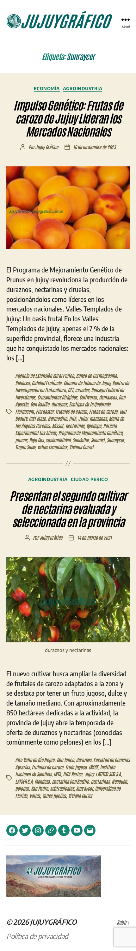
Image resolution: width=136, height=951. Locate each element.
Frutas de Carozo (103, 411)
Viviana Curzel (81, 447)
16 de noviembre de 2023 (94, 147)
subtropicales (62, 788)
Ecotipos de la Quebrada (89, 404)
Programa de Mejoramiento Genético (90, 433)
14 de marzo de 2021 (94, 537)
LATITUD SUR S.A (108, 774)
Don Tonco (65, 760)
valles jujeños (54, 796)
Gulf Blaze (37, 418)
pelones (22, 788)
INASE (93, 767)
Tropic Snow (25, 447)
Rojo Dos (36, 440)
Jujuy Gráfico (46, 147)
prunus (21, 440)
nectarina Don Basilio (70, 781)
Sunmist (98, 440)
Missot (57, 426)
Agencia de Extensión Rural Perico (44, 375)
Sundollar (80, 440)
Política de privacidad (37, 936)
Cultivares (88, 397)
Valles (34, 796)
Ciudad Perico (89, 479)
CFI (70, 390)
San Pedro (39, 788)
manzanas (98, 418)
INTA (72, 418)
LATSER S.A (23, 781)
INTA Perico (72, 774)
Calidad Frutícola (46, 383)
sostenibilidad (58, 440)
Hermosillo (57, 418)
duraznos (59, 404)
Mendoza (42, 781)
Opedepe (93, 426)
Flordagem (24, 411)
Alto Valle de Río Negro (34, 760)
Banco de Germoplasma (96, 375)
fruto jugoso (75, 767)
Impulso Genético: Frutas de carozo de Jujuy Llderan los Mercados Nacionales (68, 117)
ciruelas (82, 390)
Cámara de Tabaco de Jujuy (87, 383)
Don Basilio (39, 404)
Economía (47, 88)
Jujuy (82, 418)
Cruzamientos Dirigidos (57, 397)
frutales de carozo (71, 411)
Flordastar (44, 411)
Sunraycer (115, 440)
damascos (108, 397)
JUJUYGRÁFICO (53, 921)
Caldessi (22, 383)
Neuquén (119, 781)
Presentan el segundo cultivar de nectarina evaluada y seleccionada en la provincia (68, 508)
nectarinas (74, 426)
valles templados (52, 447)
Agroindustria (82, 88)
